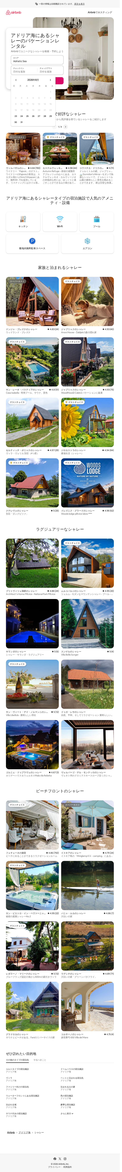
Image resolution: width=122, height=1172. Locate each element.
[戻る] (54, 126)
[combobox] (37, 61)
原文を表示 (79, 4)
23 (16, 116)
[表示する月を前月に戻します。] (16, 80)
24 (21, 116)
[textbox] (24, 71)
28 (45, 116)
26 (33, 116)
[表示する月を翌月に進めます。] (50, 80)
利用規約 (67, 1167)
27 (39, 116)
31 (22, 122)
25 (27, 116)
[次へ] (65, 126)
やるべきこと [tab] (40, 1060)
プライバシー (54, 1167)
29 (50, 116)
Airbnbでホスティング (100, 12)
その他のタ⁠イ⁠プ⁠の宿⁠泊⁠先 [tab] (17, 1060)
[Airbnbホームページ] (13, 12)
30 (15, 122)
